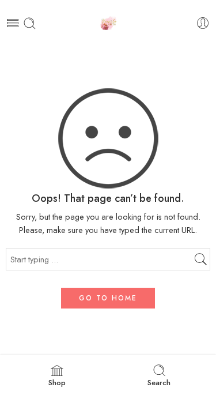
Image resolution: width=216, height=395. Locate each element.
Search (158, 382)
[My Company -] (108, 23)
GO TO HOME (108, 298)
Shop (57, 382)
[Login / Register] (203, 23)
